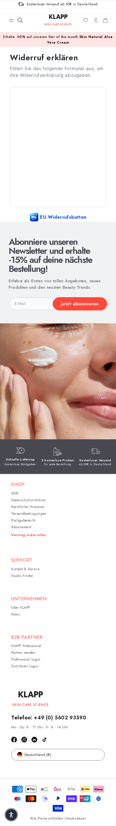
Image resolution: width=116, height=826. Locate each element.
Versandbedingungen (29, 513)
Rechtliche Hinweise (27, 507)
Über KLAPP (20, 607)
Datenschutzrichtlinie (28, 500)
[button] (11, 20)
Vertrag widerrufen (28, 535)
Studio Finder (22, 576)
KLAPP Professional (26, 646)
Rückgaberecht (23, 520)
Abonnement (21, 527)
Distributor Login (24, 666)
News (15, 614)
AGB (15, 493)
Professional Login (26, 659)
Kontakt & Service (25, 569)
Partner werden (23, 652)
